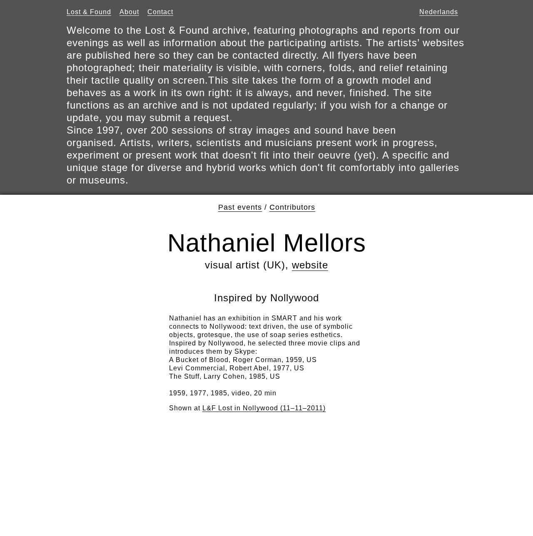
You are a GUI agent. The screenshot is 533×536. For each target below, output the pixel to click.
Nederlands (438, 11)
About (129, 11)
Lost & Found (89, 11)
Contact (160, 11)
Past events (240, 207)
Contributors (292, 207)
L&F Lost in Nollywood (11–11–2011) (264, 408)
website (310, 264)
